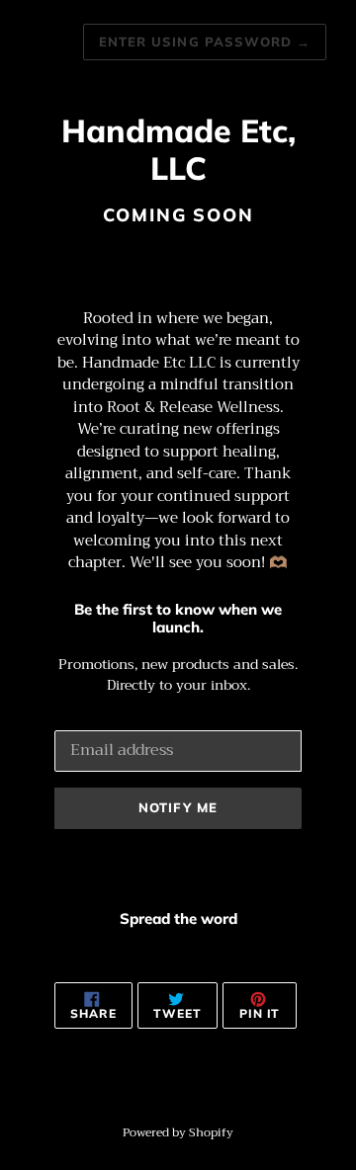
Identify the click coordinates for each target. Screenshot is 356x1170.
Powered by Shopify (178, 1132)
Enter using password (205, 41)
